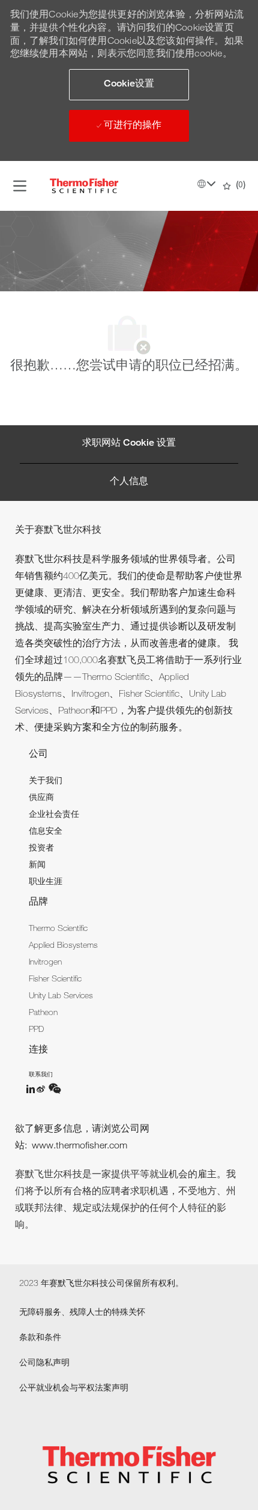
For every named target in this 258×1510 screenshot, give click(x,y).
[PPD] (31, 1089)
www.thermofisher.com (79, 1146)
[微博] (42, 1089)
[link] (45, 781)
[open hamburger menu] (20, 186)
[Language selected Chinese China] (206, 184)
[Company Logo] (84, 186)
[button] (129, 84)
